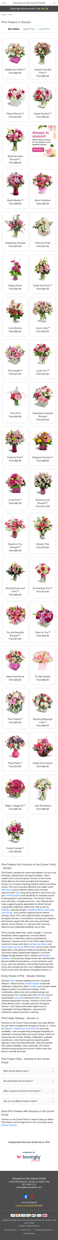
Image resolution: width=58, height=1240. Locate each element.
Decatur (5, 1124)
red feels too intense (38, 943)
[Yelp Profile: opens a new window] (32, 1197)
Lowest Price (44, 28)
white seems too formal (12, 946)
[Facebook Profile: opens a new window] (26, 1197)
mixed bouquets (13, 895)
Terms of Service (10, 1230)
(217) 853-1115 (29, 1184)
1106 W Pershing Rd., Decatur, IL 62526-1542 (29, 1181)
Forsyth (13, 1124)
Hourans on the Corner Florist (29, 3)
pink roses (6, 889)
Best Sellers (14, 28)
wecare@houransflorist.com (29, 1187)
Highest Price (29, 28)
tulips (17, 892)
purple (18, 997)
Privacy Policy (25, 1230)
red (44, 997)
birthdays (5, 909)
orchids (32, 946)
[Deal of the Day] (43, 143)
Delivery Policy (29, 1233)
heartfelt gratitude (35, 909)
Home (3, 14)
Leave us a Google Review (29, 1205)
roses (12, 980)
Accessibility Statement (43, 1230)
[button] (52, 1233)
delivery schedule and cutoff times (20, 1028)
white (39, 994)
